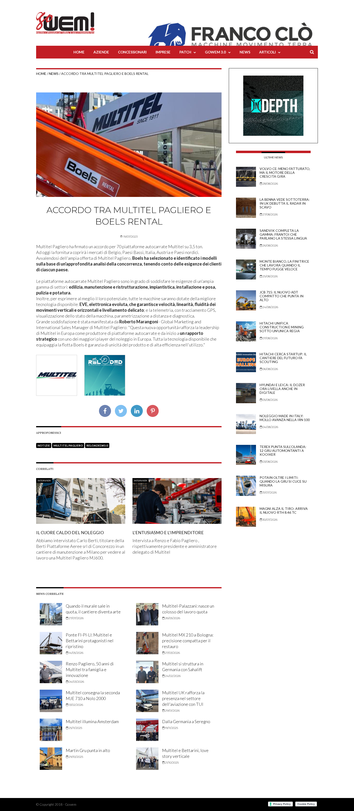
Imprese (163, 52)
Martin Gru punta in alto (88, 750)
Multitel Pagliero (68, 445)
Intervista (44, 480)
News (245, 52)
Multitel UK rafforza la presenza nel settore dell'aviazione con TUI (183, 698)
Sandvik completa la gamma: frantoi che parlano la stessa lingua (283, 234)
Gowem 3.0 (215, 52)
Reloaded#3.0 (97, 445)
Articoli (267, 52)
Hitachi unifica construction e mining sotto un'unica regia (282, 327)
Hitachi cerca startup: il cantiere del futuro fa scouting (283, 358)
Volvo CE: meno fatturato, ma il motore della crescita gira (285, 172)
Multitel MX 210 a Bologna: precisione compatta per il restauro (187, 640)
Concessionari (132, 52)
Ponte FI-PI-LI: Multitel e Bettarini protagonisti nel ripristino (89, 640)
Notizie (44, 445)
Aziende (101, 52)
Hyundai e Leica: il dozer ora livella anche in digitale (282, 389)
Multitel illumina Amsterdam (92, 721)
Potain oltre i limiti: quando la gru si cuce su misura (283, 481)
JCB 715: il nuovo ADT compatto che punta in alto (281, 296)
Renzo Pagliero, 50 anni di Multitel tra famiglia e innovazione (90, 669)
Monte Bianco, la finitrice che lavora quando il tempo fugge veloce (284, 265)
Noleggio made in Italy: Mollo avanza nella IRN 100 (285, 418)
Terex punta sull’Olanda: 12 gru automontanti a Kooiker (283, 450)
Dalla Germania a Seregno (186, 721)
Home (79, 52)
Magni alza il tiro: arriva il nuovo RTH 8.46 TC (284, 510)
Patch (185, 52)
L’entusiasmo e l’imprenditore (168, 532)
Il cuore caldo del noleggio (70, 532)
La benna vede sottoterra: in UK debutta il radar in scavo (285, 203)
